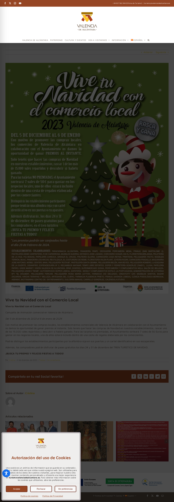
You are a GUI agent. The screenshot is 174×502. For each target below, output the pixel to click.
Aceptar (16, 489)
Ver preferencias (65, 489)
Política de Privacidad (52, 496)
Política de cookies (29, 496)
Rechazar (41, 489)
